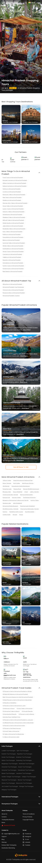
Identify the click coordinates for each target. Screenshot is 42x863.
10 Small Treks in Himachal (11, 731)
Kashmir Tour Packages (9, 754)
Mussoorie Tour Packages (24, 783)
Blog (3, 839)
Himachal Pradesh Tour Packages (13, 287)
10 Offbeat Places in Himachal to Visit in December (18, 723)
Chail (26, 492)
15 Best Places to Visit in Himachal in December (17, 700)
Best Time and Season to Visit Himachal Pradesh (18, 697)
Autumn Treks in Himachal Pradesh (13, 211)
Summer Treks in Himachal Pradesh (14, 243)
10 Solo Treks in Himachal (24, 708)
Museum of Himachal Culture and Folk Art (15, 500)
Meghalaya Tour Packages (10, 763)
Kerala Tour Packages (8, 757)
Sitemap (4, 842)
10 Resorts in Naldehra (9, 703)
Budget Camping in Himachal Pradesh (15, 180)
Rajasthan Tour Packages (24, 754)
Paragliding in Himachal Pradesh (13, 237)
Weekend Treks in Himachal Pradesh (14, 217)
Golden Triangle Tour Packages (11, 776)
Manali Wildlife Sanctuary (31, 489)
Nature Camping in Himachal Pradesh (15, 186)
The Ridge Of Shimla (29, 497)
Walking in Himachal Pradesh (12, 200)
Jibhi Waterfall (17, 503)
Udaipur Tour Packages (29, 776)
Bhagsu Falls (7, 492)
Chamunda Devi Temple (10, 494)
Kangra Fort (6, 497)
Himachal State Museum (10, 506)
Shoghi (15, 514)
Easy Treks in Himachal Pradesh (12, 231)
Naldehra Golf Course (16, 512)
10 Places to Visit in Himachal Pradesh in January (18, 720)
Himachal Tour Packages (9, 770)
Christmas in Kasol (8, 708)
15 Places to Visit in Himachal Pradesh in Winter (17, 691)
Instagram (28, 836)
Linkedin (27, 842)
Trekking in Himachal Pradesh (12, 257)
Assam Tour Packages (25, 767)
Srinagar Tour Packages (26, 786)
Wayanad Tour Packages (9, 780)
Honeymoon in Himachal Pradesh (13, 268)
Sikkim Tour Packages (8, 760)
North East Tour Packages (26, 763)
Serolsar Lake (7, 503)
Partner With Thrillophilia (9, 845)
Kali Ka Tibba (35, 500)
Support (4, 836)
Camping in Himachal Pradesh (12, 254)
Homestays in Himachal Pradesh (13, 263)
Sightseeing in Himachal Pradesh (13, 248)
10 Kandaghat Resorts (9, 714)
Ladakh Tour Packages (8, 750)
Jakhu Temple (34, 492)
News (3, 822)
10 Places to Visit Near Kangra (12, 728)
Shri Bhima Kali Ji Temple (10, 509)
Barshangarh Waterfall (27, 506)
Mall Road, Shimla (27, 483)
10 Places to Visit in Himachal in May (14, 725)
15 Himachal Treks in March (11, 711)
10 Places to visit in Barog (26, 714)
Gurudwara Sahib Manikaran (21, 486)
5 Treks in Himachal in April (11, 737)
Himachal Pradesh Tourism (11, 295)
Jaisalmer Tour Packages (23, 773)
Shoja (21, 514)
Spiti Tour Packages (23, 750)
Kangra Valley (16, 497)
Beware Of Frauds (9, 825)
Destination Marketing (8, 848)
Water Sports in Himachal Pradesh (13, 223)
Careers (4, 817)
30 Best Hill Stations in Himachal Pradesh (15, 694)
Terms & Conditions (29, 814)
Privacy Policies (27, 817)
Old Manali (6, 486)
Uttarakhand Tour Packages (26, 770)
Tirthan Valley (7, 480)
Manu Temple (7, 483)
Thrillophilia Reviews (8, 819)
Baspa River (17, 489)
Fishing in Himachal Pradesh (11, 189)
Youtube (27, 845)
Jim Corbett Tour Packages (10, 786)
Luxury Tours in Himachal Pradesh (13, 209)
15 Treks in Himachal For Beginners (13, 734)
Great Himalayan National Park (23, 480)
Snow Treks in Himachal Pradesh (13, 206)
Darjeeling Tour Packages (24, 760)
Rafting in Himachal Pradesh (12, 234)
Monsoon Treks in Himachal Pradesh (14, 194)
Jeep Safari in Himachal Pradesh (13, 226)
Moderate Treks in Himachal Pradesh (14, 229)
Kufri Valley (16, 483)
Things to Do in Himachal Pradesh (13, 290)
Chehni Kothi (6, 514)
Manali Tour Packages (8, 773)
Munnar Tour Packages (25, 780)
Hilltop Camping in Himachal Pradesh (14, 183)
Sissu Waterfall (17, 492)
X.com (27, 839)
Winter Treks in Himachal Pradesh (13, 246)
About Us (4, 814)
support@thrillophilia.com (12, 833)
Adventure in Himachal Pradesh (12, 214)
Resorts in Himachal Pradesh (12, 260)
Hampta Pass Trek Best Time (11, 717)
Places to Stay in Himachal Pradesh (14, 293)
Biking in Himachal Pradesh (11, 240)
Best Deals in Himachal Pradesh (12, 271)
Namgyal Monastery (26, 494)
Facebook (28, 833)
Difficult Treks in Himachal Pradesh (13, 220)
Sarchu (5, 512)
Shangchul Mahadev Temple (29, 509)
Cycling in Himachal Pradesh (12, 192)
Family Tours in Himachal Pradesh (13, 266)
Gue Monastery (29, 512)
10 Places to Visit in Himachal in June (14, 705)
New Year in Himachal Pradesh (12, 197)
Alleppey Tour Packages (9, 789)
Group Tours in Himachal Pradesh (13, 251)
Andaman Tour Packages (23, 757)
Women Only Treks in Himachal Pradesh (15, 203)
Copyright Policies (28, 819)
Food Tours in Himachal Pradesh (13, 177)
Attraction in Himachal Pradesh (12, 284)
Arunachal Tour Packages (9, 767)
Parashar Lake (7, 489)
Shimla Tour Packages (8, 783)
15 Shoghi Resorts (27, 711)
